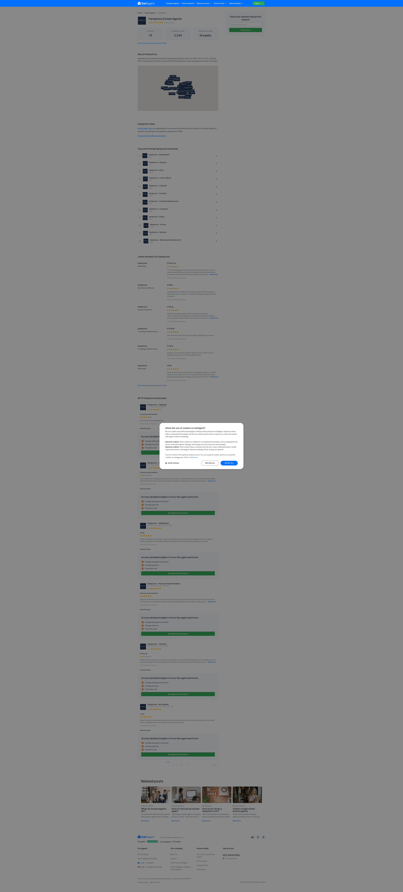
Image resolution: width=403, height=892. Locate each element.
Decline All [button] (210, 463)
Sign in (257, 3)
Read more (194, 457)
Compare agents (172, 3)
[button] (172, 463)
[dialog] (201, 446)
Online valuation (187, 3)
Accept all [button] (229, 463)
